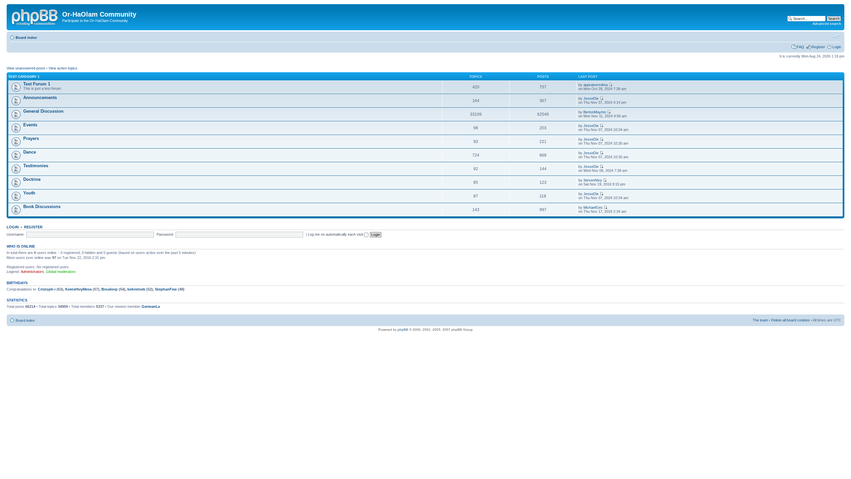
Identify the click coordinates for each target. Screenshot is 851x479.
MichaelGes (593, 207)
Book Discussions (42, 206)
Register (818, 47)
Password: (165, 234)
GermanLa (151, 306)
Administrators (32, 272)
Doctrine (32, 179)
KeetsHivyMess (78, 289)
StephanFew (166, 289)
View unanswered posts (26, 68)
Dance (29, 152)
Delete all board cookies (790, 320)
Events (30, 124)
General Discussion (43, 111)
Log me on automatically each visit (336, 234)
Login (836, 47)
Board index (26, 38)
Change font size (836, 36)
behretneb (136, 289)
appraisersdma (595, 85)
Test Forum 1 (36, 83)
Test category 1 (24, 76)
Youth (29, 192)
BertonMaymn (594, 112)
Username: (16, 234)
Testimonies (35, 165)
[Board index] (35, 16)
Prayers (31, 138)
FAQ (800, 47)
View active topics (63, 68)
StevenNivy (592, 180)
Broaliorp (109, 289)
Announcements (40, 97)
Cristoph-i (47, 289)
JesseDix (591, 98)
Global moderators (61, 272)
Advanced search (826, 24)
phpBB (403, 329)
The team (760, 320)
